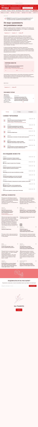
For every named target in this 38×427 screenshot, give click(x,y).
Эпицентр (9, 10)
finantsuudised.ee (25, 5)
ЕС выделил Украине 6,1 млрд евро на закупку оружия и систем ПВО (16, 181)
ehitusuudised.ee (20, 5)
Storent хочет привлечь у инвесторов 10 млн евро (13, 190)
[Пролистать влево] (13, 98)
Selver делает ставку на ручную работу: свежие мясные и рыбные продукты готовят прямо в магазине (27, 264)
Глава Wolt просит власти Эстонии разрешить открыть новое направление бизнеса (7, 211)
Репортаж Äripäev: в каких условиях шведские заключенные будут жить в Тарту (26, 230)
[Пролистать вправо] (33, 98)
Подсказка (32, 10)
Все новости (3, 10)
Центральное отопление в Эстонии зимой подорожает (18, 136)
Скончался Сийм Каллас (12, 132)
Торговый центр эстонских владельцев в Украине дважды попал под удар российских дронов (27, 247)
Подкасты (27, 10)
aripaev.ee (9, 5)
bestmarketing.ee (14, 5)
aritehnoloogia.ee (31, 5)
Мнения (23, 10)
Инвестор (13, 10)
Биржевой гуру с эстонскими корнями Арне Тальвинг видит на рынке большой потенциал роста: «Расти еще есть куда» (28, 211)
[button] (14, 286)
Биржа (21, 207)
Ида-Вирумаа (18, 10)
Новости (9, 118)
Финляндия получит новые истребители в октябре (13, 172)
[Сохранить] (34, 118)
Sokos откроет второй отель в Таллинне (12, 163)
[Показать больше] (35, 5)
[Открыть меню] (6, 5)
